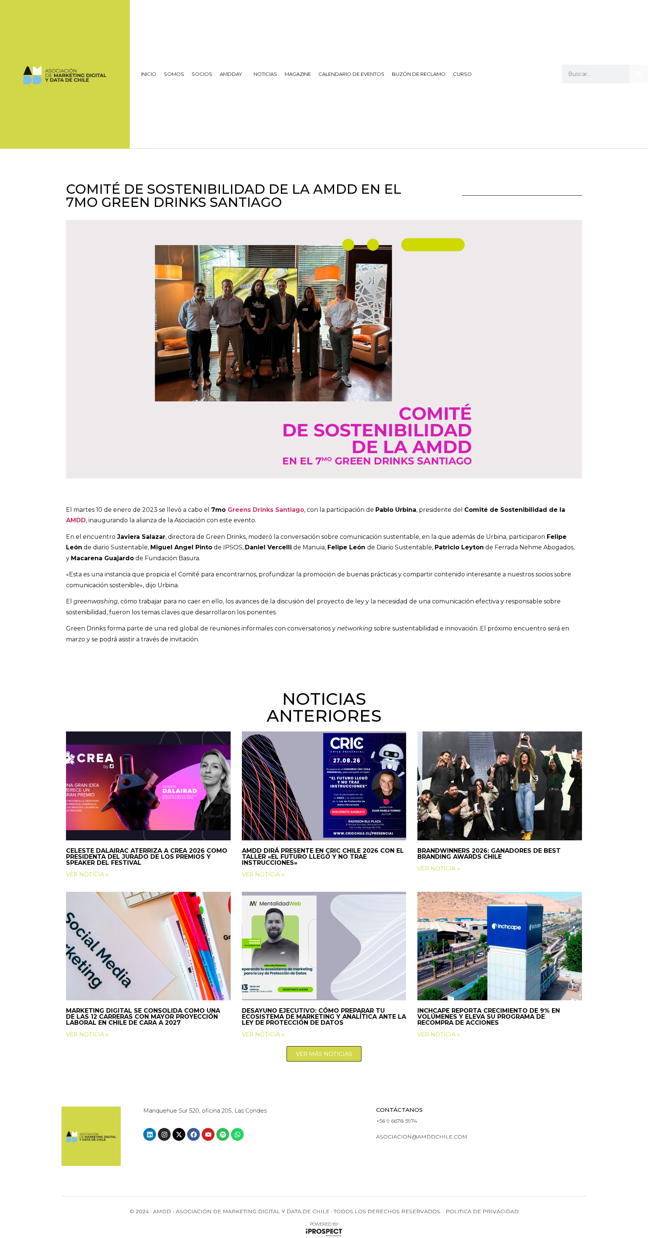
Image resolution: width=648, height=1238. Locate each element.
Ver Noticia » (87, 874)
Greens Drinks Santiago (266, 509)
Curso (462, 74)
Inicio (148, 74)
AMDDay (231, 74)
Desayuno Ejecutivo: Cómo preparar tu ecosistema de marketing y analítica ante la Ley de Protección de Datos (324, 1016)
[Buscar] (638, 74)
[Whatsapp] (237, 1134)
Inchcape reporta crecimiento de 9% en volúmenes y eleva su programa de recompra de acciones (488, 1016)
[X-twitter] (178, 1134)
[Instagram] (164, 1134)
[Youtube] (208, 1134)
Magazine (298, 74)
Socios (202, 74)
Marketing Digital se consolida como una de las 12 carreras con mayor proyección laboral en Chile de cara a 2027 (143, 1016)
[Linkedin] (149, 1134)
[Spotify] (222, 1134)
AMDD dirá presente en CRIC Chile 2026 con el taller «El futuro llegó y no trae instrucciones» (323, 856)
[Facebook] (193, 1134)
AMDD (76, 520)
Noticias (265, 74)
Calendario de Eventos (351, 74)
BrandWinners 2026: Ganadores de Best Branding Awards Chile (489, 853)
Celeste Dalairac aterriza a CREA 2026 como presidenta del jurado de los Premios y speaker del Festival (146, 856)
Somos (174, 74)
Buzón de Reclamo (419, 74)
